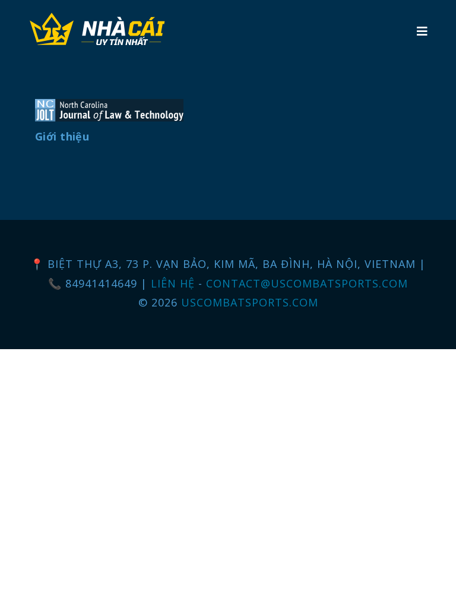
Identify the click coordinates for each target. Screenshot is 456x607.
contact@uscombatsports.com (307, 283)
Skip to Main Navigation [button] (64, 9)
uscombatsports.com (249, 302)
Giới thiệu (62, 136)
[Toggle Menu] (422, 31)
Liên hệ (174, 283)
